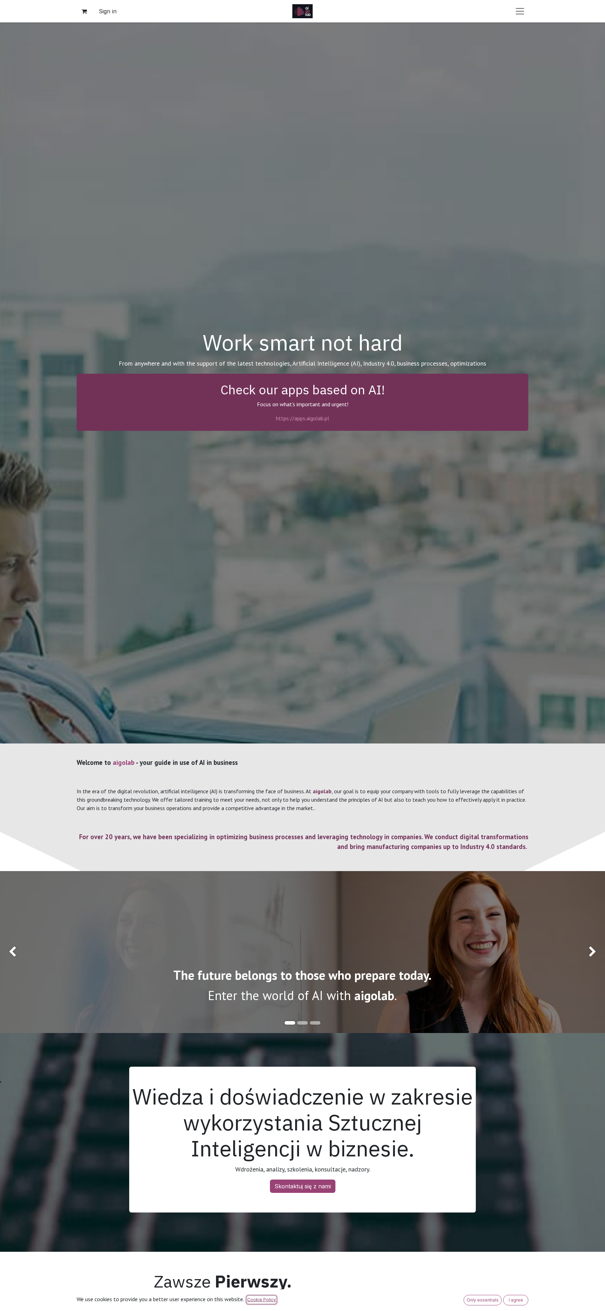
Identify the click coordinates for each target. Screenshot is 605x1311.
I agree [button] (516, 1300)
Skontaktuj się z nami (302, 1186)
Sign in (108, 11)
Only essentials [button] (483, 1300)
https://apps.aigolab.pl (302, 418)
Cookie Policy (261, 1299)
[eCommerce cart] (84, 11)
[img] (24, 952)
